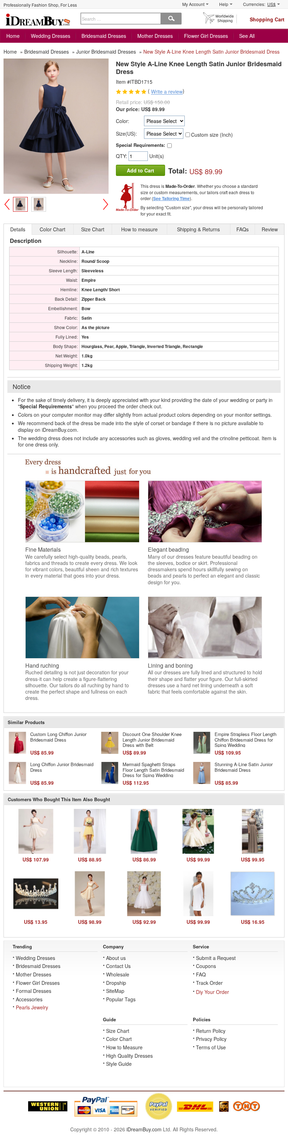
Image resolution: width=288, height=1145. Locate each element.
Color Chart (119, 1038)
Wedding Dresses (50, 35)
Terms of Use (211, 1047)
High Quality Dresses (129, 1055)
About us (116, 957)
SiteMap (115, 990)
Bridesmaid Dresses (103, 35)
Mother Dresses (155, 35)
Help (223, 4)
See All (247, 35)
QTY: (122, 155)
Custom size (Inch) (212, 134)
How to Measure (124, 1047)
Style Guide (119, 1063)
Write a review (167, 91)
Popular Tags (121, 999)
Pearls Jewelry (32, 1007)
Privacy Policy (211, 1038)
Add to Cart (140, 170)
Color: (122, 120)
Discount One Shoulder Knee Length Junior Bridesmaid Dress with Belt (152, 739)
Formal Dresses (33, 990)
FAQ (201, 974)
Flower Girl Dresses (206, 35)
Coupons (206, 965)
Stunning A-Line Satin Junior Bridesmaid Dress (244, 767)
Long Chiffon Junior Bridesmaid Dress (61, 767)
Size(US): (126, 133)
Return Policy (210, 1030)
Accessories (29, 999)
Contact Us (118, 965)
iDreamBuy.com (144, 1129)
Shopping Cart (267, 19)
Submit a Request (216, 957)
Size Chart (117, 1030)
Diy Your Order (212, 991)
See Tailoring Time (171, 198)
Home (13, 35)
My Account (193, 4)
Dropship (116, 982)
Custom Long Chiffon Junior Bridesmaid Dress (58, 737)
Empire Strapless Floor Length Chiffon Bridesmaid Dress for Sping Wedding (245, 739)
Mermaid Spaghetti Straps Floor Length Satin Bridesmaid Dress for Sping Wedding (153, 769)
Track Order (209, 982)
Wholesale (117, 974)
